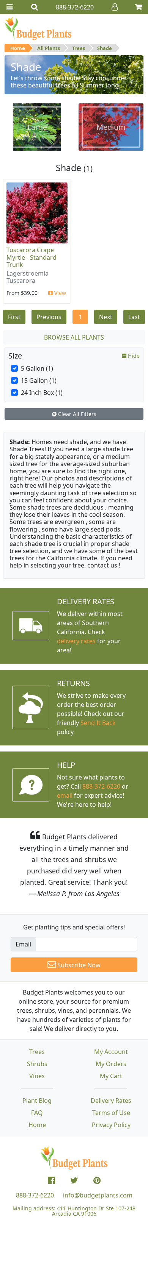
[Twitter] (74, 1180)
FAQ (37, 1113)
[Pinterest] (97, 1180)
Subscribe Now (78, 965)
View (59, 292)
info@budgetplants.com (97, 1195)
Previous (48, 317)
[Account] (114, 7)
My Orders (111, 1064)
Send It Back (98, 723)
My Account (111, 1052)
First (14, 317)
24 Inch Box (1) (42, 392)
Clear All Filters (76, 414)
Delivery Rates (111, 1100)
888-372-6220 (101, 786)
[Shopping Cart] (138, 7)
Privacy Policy (111, 1125)
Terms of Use (111, 1113)
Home (17, 48)
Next (105, 317)
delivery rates (76, 641)
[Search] (34, 7)
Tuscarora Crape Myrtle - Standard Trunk (31, 257)
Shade (104, 48)
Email (23, 944)
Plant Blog (37, 1100)
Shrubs (37, 1064)
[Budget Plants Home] (38, 28)
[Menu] (9, 7)
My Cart (111, 1076)
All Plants (48, 48)
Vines (37, 1076)
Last (134, 317)
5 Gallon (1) (37, 368)
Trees (78, 48)
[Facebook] (51, 1180)
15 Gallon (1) (39, 380)
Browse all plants (74, 337)
